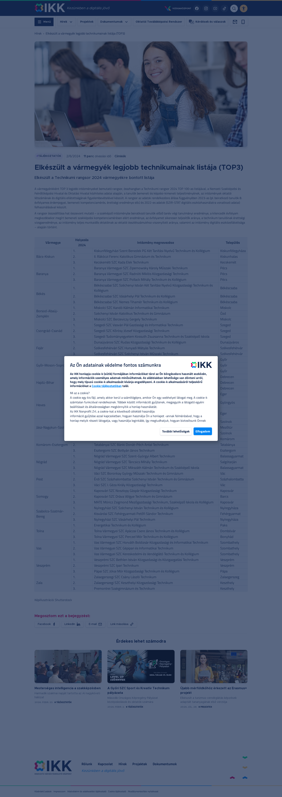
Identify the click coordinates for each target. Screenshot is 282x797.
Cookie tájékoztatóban (107, 386)
